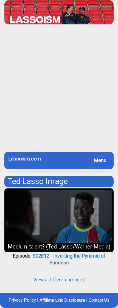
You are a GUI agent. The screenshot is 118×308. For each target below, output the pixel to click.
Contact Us (99, 300)
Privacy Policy (22, 300)
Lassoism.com (25, 159)
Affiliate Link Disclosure (62, 300)
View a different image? (59, 279)
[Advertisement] (59, 90)
